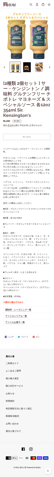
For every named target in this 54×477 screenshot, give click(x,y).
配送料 (11, 125)
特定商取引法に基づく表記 (19, 408)
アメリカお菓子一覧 (15, 322)
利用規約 (10, 401)
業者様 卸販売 (12, 416)
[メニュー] (49, 4)
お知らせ (10, 393)
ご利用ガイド (12, 363)
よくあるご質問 (13, 370)
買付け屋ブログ (13, 431)
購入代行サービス (14, 386)
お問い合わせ (12, 423)
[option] (15, 67)
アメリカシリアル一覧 (16, 316)
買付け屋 (22, 468)
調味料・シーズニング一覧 (18, 309)
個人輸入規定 (12, 378)
